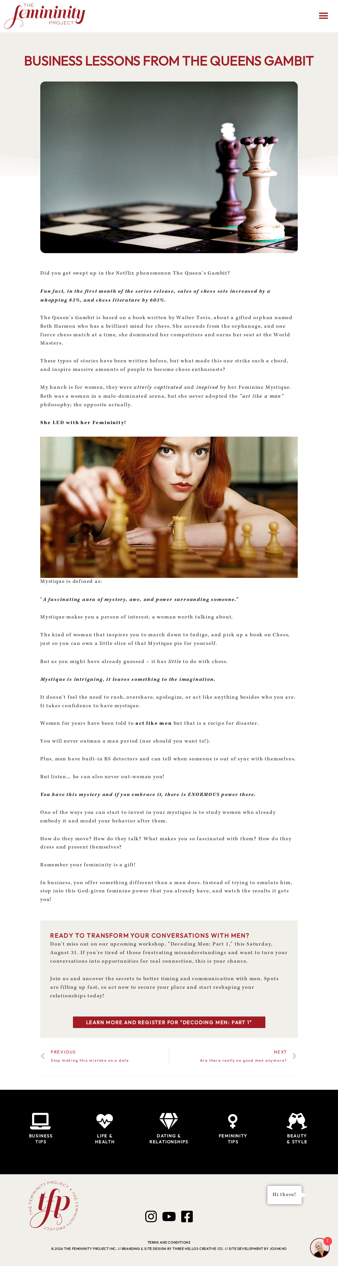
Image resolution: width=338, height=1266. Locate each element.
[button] (323, 16)
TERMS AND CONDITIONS (169, 1242)
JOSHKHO (278, 1249)
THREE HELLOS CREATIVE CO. (198, 1249)
